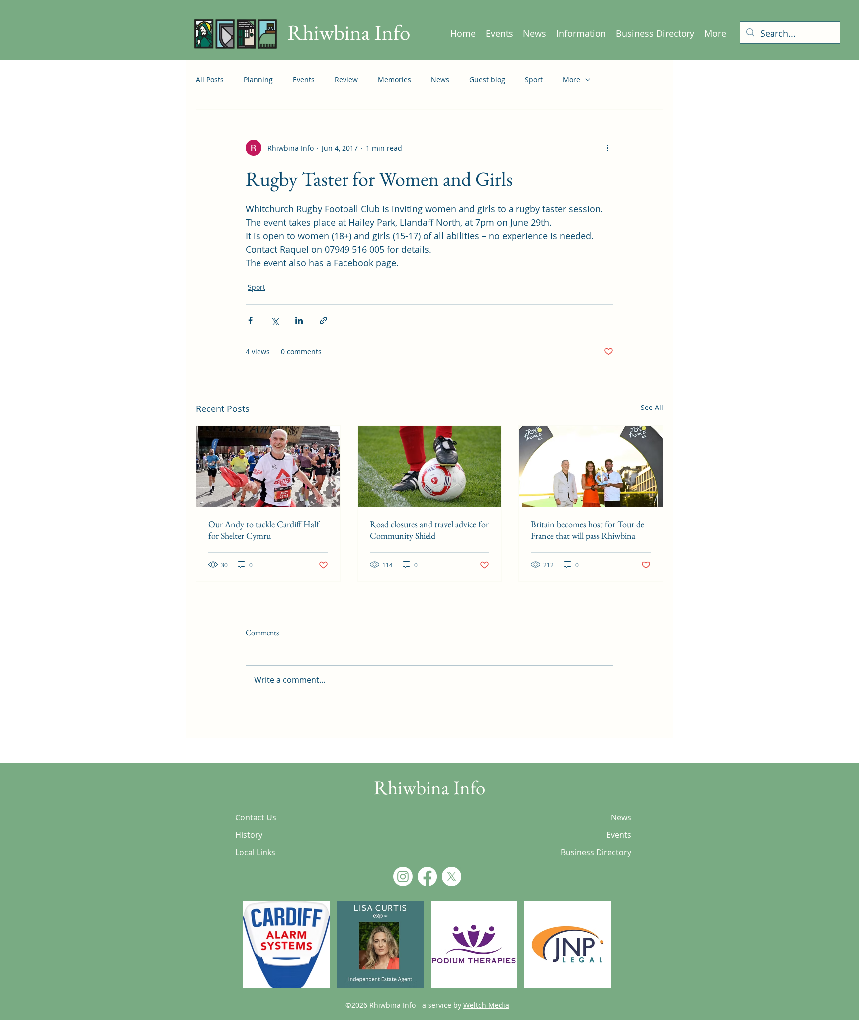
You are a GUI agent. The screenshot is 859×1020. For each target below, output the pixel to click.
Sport (534, 79)
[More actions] (607, 148)
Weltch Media (486, 1005)
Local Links (255, 852)
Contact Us (255, 817)
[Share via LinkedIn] (299, 320)
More (571, 79)
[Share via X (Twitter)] (274, 320)
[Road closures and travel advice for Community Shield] (430, 466)
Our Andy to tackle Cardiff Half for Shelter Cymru (263, 529)
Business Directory (596, 852)
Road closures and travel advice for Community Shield (429, 529)
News (440, 79)
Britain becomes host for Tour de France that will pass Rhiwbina (587, 529)
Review (346, 79)
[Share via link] (323, 320)
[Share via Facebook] (250, 320)
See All (652, 407)
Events (304, 79)
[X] (451, 876)
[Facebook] (427, 876)
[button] (286, 944)
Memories (394, 79)
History (248, 834)
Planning (258, 79)
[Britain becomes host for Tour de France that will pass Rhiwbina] (591, 466)
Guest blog (487, 79)
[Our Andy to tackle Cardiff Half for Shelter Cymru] (268, 466)
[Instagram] (403, 876)
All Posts (210, 79)
